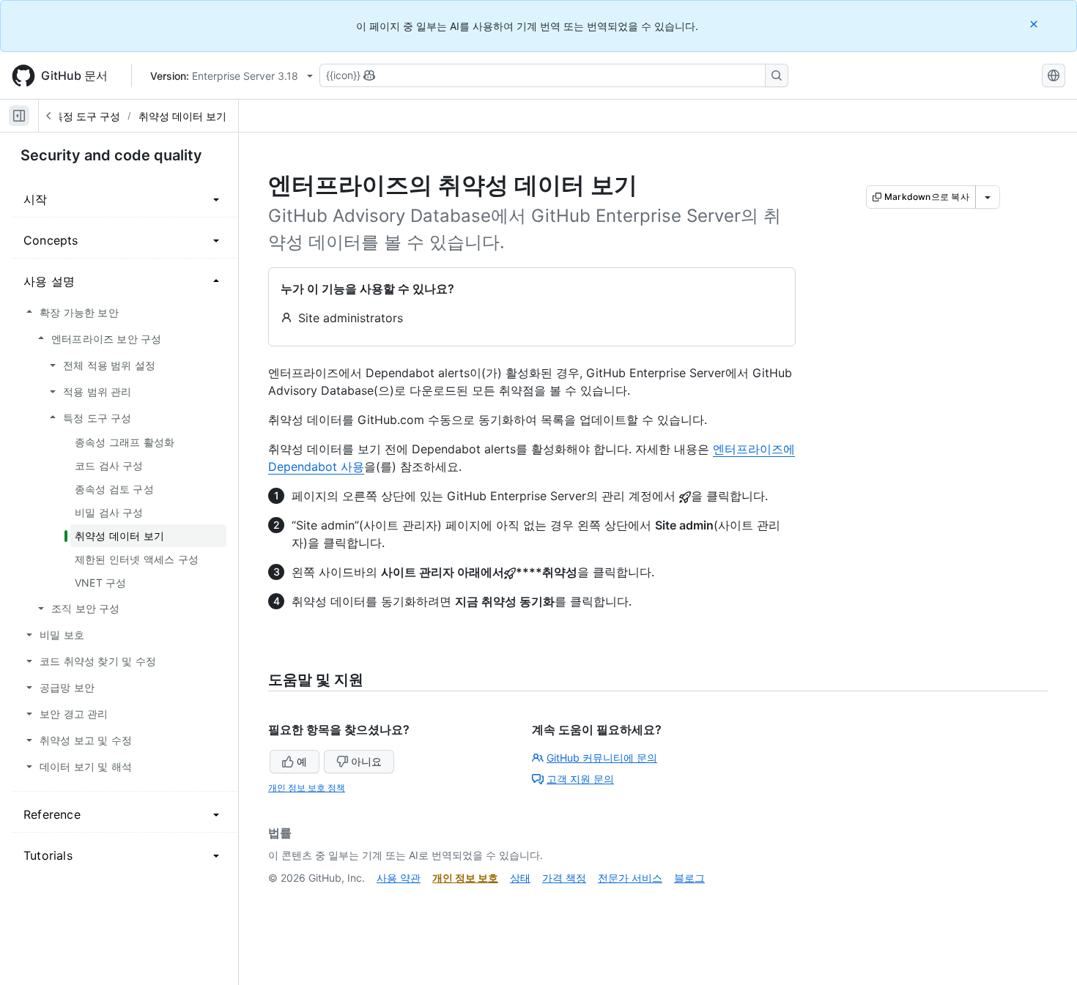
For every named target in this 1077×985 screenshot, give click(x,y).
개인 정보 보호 (465, 877)
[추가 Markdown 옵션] (987, 197)
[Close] (1035, 23)
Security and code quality (111, 155)
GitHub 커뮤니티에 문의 (602, 757)
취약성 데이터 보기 (182, 116)
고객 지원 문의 (580, 779)
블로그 (689, 877)
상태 (520, 877)
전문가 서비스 (630, 877)
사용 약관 (399, 877)
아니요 (366, 761)
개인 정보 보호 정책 (306, 787)
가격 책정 (564, 877)
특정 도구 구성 (86, 116)
